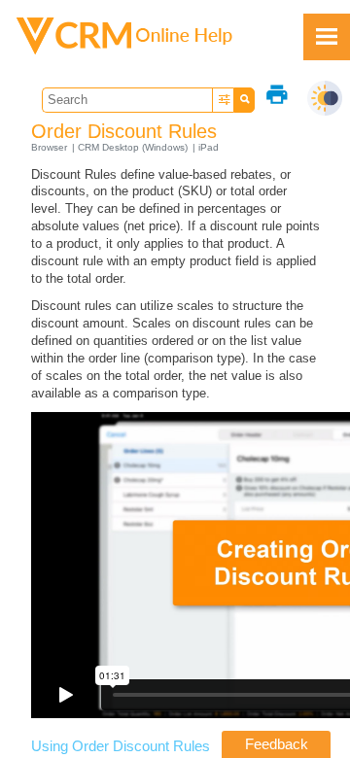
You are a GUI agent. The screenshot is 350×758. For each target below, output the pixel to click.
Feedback (276, 744)
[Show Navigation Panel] (326, 37)
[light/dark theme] (324, 98)
